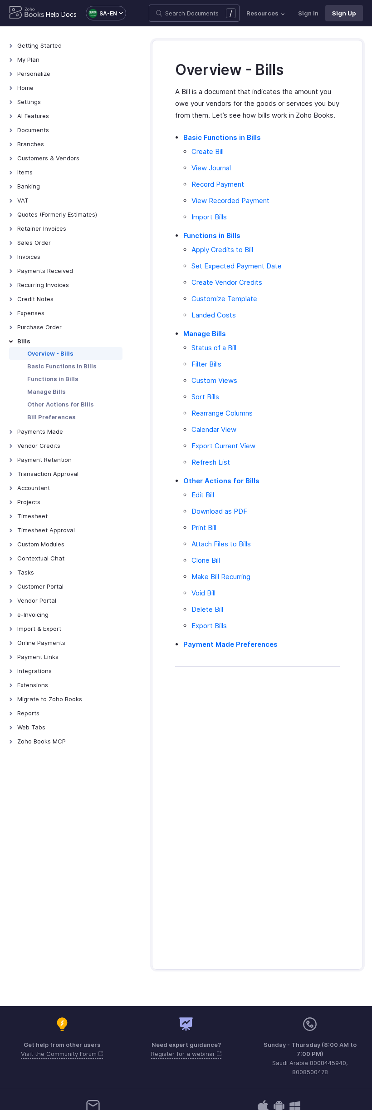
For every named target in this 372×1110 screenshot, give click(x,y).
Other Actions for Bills (60, 404)
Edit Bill (202, 495)
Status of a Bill (213, 347)
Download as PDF (219, 511)
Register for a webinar (184, 1053)
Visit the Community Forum (59, 1053)
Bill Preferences (51, 417)
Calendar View (213, 429)
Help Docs (61, 14)
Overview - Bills (50, 353)
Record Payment (217, 184)
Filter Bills (206, 364)
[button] (101, 13)
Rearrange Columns (222, 413)
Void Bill (203, 593)
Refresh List (210, 462)
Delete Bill (207, 609)
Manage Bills (46, 391)
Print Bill (203, 527)
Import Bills (209, 217)
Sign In (308, 13)
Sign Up (344, 13)
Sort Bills (205, 396)
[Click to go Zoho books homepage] (26, 13)
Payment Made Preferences (230, 644)
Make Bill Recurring (220, 576)
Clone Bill (205, 560)
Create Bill (207, 151)
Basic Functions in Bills (62, 366)
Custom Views (214, 380)
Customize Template (224, 298)
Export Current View (223, 445)
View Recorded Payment (230, 200)
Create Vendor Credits (226, 282)
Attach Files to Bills (221, 544)
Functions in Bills (52, 378)
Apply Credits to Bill (222, 249)
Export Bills (209, 625)
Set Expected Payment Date (236, 266)
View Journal (211, 168)
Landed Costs (213, 315)
